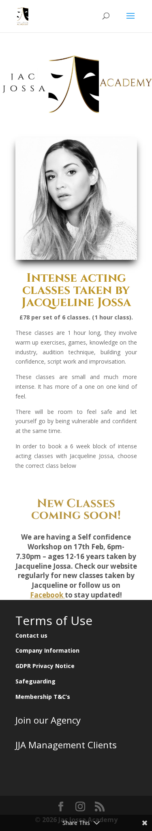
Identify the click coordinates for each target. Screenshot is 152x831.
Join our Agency (48, 720)
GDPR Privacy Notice (45, 666)
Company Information (47, 650)
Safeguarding (35, 681)
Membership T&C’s (42, 696)
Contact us (31, 635)
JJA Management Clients (66, 745)
